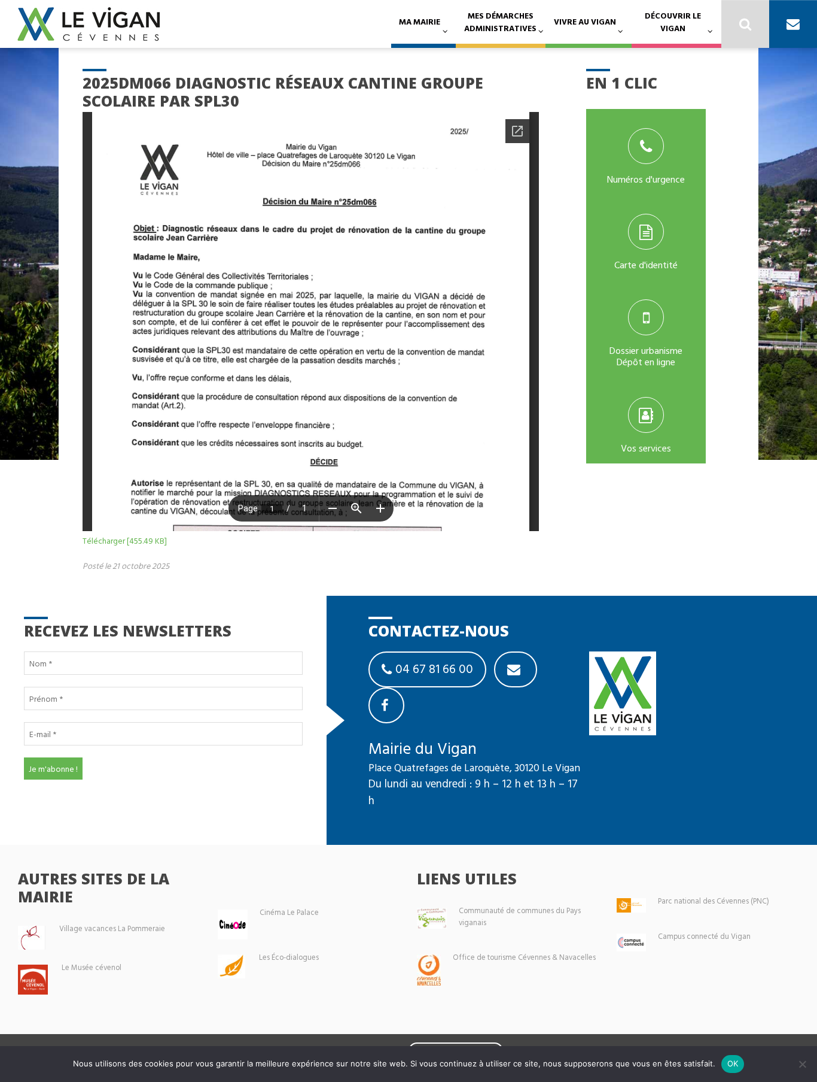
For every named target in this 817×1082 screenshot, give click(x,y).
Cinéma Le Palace (289, 912)
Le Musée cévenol (91, 967)
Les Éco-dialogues (289, 957)
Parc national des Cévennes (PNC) (713, 901)
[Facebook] (386, 705)
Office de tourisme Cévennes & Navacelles (524, 957)
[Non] (802, 1064)
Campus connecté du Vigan (704, 936)
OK (733, 1063)
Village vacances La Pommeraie (112, 928)
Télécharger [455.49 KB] (125, 540)
